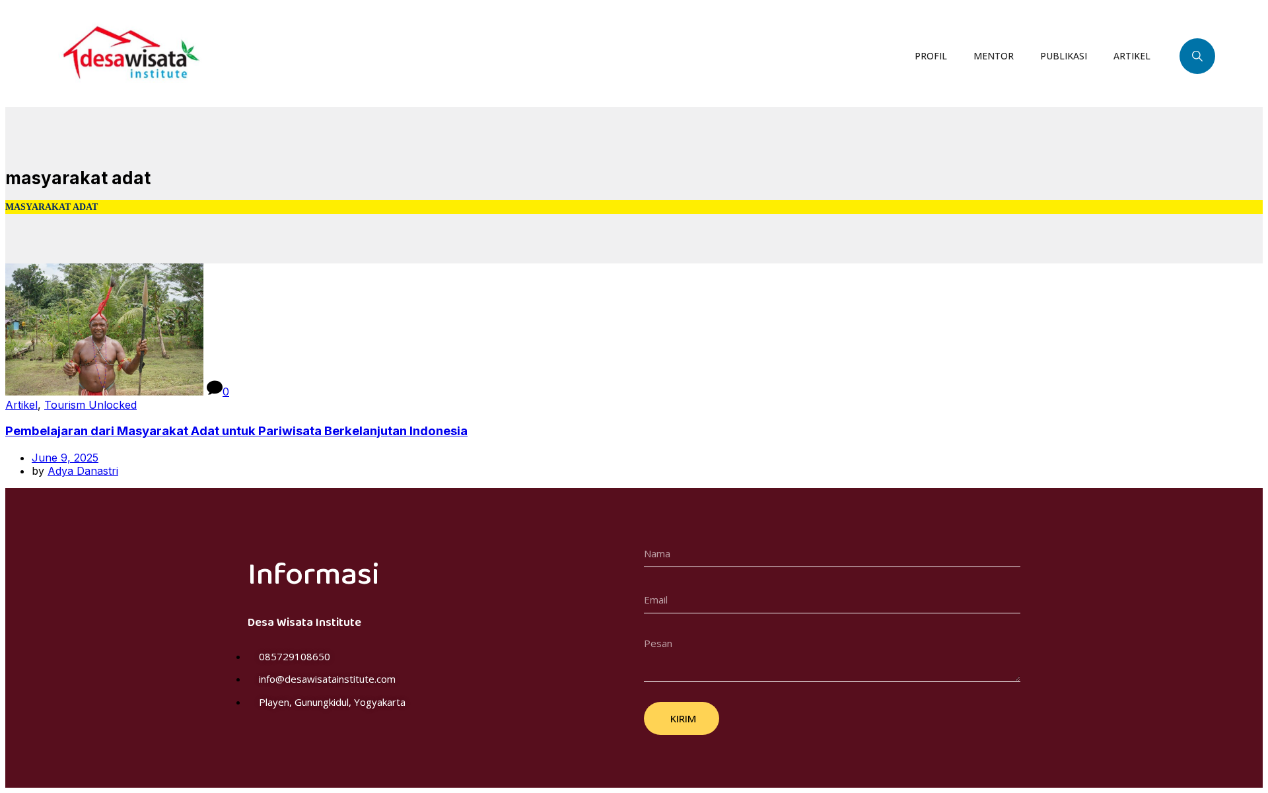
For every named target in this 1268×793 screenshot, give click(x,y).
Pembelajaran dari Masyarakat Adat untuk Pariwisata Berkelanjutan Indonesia (236, 430)
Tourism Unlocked (90, 404)
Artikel (21, 404)
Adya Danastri (83, 470)
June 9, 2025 (65, 457)
